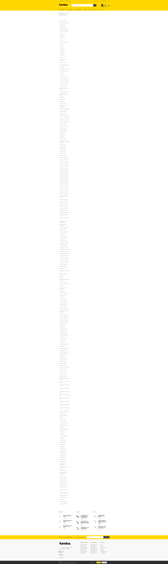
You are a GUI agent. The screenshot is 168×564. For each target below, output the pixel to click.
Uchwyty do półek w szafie (64, 320)
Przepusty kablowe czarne (63, 251)
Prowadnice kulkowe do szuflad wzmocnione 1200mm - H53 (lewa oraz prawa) (102, 521)
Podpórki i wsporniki (63, 153)
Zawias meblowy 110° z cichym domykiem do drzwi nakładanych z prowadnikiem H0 (85, 516)
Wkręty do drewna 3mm (63, 361)
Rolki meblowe (62, 277)
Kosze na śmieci (62, 75)
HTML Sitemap (103, 547)
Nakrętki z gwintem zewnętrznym (64, 119)
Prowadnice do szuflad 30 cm (64, 166)
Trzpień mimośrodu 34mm (63, 304)
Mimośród (61, 117)
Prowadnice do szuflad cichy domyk (64, 197)
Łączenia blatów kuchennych (64, 501)
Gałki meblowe (62, 35)
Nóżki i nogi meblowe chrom (64, 130)
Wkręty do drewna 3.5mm (63, 359)
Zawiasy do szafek (62, 444)
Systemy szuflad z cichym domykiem (63, 289)
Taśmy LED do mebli (63, 295)
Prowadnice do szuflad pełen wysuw (64, 215)
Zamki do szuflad (62, 431)
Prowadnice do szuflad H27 (64, 201)
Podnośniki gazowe (62, 146)
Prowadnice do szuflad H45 (64, 208)
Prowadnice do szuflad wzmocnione (63, 225)
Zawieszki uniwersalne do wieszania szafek (63, 473)
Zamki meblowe (62, 433)
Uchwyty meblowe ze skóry (64, 337)
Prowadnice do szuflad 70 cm (64, 183)
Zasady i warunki (103, 552)
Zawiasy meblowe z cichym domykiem (64, 468)
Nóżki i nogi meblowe (63, 128)
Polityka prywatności (104, 551)
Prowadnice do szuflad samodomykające (63, 222)
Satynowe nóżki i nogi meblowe (64, 279)
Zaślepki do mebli (62, 475)
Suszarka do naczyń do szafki (64, 283)
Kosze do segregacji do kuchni (64, 64)
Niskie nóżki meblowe (63, 124)
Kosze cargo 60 (62, 57)
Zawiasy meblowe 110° (63, 448)
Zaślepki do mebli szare (63, 484)
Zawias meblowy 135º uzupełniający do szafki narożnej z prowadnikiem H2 (85, 522)
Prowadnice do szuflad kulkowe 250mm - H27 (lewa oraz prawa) (102, 527)
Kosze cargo (61, 44)
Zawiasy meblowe (62, 446)
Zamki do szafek (62, 427)
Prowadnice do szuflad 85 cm (64, 189)
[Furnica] (63, 4)
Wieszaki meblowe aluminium (64, 348)
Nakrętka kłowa (67, 117)
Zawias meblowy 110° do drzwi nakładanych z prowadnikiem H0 (85, 528)
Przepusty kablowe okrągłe (64, 257)
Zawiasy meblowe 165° (63, 455)
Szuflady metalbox (62, 291)
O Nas (102, 544)
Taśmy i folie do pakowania (64, 293)
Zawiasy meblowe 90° (63, 461)
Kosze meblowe (62, 73)
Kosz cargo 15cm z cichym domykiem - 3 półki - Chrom (67, 526)
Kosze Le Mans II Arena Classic (64, 71)
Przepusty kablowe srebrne (64, 266)
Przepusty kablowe (62, 234)
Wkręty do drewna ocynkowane (64, 367)
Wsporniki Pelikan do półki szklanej (63, 416)
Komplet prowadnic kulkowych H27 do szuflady (101, 516)
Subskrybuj (106, 537)
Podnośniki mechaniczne (63, 151)
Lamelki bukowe (62, 101)
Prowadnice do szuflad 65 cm (64, 181)
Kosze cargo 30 (62, 50)
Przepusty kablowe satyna (63, 264)
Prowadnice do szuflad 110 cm (64, 159)
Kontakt (102, 546)
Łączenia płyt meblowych (63, 503)
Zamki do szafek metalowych (64, 429)
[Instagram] (62, 557)
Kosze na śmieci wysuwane (64, 84)
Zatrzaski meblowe (62, 442)
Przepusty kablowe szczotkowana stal (64, 271)
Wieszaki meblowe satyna (63, 354)
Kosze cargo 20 (62, 48)
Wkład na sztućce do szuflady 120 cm (64, 382)
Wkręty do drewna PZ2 (63, 376)
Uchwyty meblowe (62, 326)
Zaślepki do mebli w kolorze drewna (64, 487)
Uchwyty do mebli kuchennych (64, 308)
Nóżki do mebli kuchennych (64, 126)
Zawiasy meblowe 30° (63, 457)
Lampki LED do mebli (63, 103)
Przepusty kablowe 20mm (63, 236)
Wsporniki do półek (62, 413)
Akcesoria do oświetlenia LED (64, 22)
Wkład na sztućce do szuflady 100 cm (64, 379)
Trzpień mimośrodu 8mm (63, 306)
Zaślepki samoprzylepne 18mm (64, 495)
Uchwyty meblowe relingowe (64, 335)
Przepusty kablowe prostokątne (64, 262)
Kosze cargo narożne (63, 62)
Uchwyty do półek (62, 313)
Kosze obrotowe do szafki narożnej (63, 89)
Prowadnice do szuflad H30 (64, 203)
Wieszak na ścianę (62, 341)
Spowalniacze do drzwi (63, 281)
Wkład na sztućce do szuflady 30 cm (64, 386)
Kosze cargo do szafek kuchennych (63, 60)
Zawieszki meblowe (62, 470)
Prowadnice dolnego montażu (64, 227)
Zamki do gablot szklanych (64, 422)
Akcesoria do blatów (63, 20)
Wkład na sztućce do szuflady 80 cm (64, 405)
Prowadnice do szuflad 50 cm (64, 174)
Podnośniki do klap (62, 144)
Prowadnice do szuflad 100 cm (64, 157)
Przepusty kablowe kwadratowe (64, 253)
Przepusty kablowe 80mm (63, 240)
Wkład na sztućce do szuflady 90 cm (64, 408)
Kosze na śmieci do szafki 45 (64, 77)
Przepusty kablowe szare (63, 268)
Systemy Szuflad (62, 285)
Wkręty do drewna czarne (63, 365)
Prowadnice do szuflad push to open (64, 218)
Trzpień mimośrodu (62, 297)
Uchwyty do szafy (62, 324)
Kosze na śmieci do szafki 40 (64, 42)
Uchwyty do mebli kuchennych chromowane (64, 311)
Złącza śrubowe (62, 499)
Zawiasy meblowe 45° (63, 459)
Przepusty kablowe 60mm (63, 238)
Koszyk (102, 548)
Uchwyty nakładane (62, 339)
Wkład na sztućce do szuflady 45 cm (64, 392)
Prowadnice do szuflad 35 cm (64, 168)
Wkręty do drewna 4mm (63, 363)
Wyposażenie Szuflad (63, 420)
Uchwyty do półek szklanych (64, 318)
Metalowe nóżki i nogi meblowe (64, 115)
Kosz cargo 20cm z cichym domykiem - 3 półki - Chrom (67, 521)
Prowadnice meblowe (63, 229)
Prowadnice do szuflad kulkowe (64, 212)
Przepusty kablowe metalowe (64, 255)
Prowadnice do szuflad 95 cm (64, 194)
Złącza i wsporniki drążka (63, 497)
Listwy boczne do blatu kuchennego (63, 106)
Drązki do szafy (62, 33)
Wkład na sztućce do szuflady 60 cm (64, 399)
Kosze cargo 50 (62, 55)
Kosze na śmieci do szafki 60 (64, 82)
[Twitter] (60, 557)
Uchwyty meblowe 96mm (63, 333)
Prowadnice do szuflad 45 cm (64, 172)
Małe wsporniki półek (63, 113)
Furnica (59, 12)
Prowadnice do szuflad (63, 155)
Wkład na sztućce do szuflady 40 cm (64, 389)
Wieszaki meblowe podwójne (64, 352)
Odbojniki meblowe (62, 132)
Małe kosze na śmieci (63, 111)
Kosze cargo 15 (62, 46)
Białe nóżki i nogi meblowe (64, 29)
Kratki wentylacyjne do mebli (64, 91)
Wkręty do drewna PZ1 (63, 374)
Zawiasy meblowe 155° (93, 551)
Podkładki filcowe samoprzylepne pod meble (64, 142)
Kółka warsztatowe (62, 99)
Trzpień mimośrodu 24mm (63, 299)
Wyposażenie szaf (62, 418)
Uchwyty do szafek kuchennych (64, 322)
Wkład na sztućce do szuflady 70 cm (64, 402)
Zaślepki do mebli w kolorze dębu (64, 490)
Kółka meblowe (62, 97)
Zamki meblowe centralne (63, 435)
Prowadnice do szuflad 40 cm (64, 170)
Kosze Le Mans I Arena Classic (64, 69)
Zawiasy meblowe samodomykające (62, 464)
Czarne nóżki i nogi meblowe (64, 31)
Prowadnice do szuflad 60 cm (64, 179)
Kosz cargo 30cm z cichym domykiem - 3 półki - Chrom (67, 516)
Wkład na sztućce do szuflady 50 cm (64, 395)
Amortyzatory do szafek (63, 27)
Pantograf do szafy (62, 139)
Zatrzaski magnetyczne (63, 440)
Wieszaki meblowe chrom (63, 350)
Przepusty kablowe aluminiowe (64, 242)
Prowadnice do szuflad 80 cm (64, 187)
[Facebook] (58, 557)
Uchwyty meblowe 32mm (63, 331)
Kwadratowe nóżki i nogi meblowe (63, 94)
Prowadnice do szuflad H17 (64, 199)
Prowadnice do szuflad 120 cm (64, 161)
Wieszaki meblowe (62, 346)
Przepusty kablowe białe (63, 244)
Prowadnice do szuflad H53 (64, 210)
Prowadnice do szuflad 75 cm (64, 185)
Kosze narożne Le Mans (63, 86)
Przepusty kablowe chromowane (64, 249)
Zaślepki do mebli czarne (63, 482)
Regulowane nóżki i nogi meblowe (63, 275)
